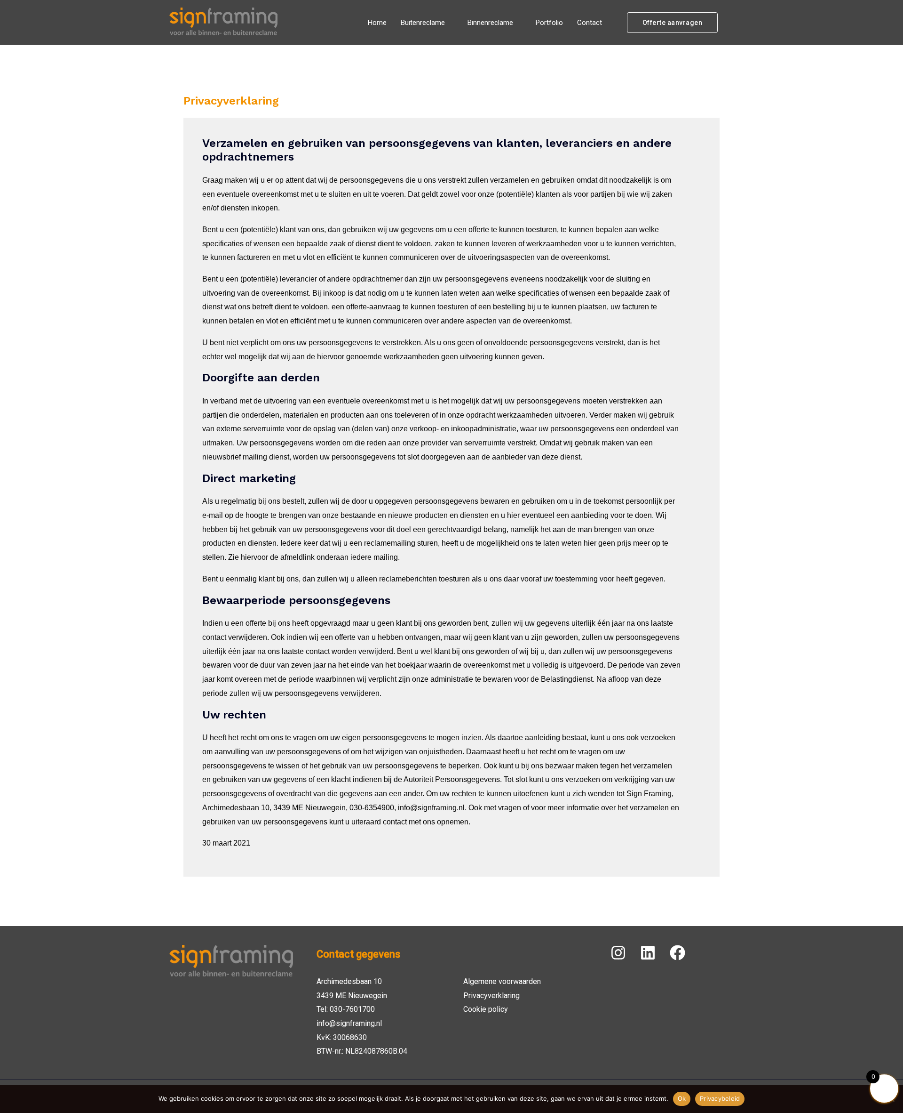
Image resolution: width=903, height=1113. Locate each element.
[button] (672, 22)
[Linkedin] (648, 952)
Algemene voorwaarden (502, 981)
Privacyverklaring (491, 995)
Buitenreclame (423, 22)
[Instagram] (618, 952)
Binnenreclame (490, 22)
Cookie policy (485, 1009)
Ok (682, 1098)
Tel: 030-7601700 (346, 1009)
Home (377, 22)
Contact (589, 22)
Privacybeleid (720, 1098)
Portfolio (549, 22)
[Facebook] (677, 952)
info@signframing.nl (349, 1023)
